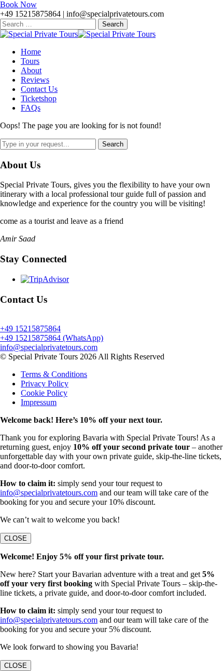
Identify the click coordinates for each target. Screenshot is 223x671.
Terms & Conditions (54, 374)
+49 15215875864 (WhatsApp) (51, 337)
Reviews (35, 79)
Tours (30, 61)
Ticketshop (39, 98)
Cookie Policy (44, 392)
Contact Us (39, 89)
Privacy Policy (44, 383)
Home (31, 51)
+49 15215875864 (30, 328)
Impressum (39, 402)
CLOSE (15, 538)
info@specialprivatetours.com (48, 347)
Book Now (18, 4)
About (31, 70)
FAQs (30, 107)
